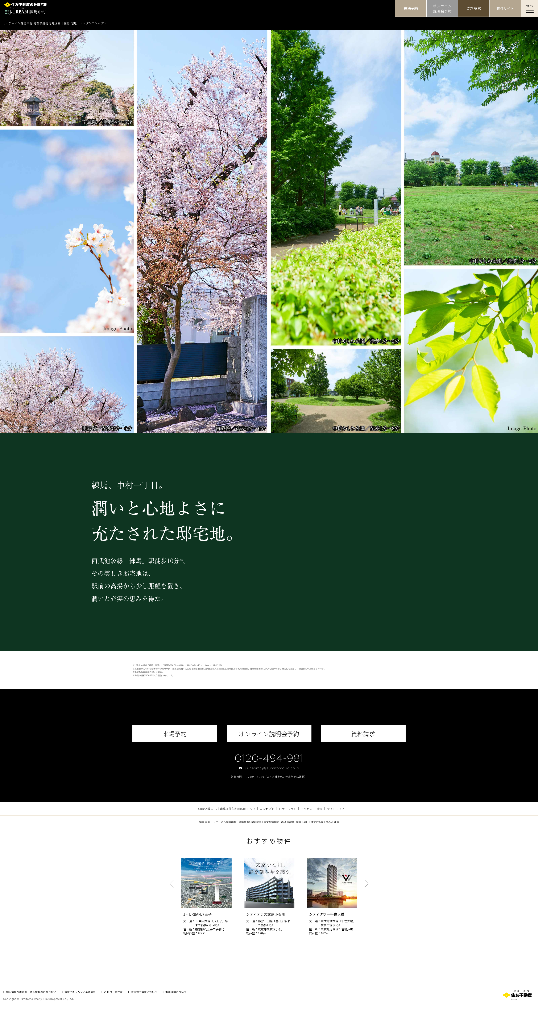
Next (366, 883)
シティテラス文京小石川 (265, 914)
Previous (172, 883)
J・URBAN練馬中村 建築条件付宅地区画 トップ (225, 809)
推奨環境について (175, 992)
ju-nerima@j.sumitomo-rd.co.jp (272, 768)
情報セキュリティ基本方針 (80, 992)
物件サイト (505, 8)
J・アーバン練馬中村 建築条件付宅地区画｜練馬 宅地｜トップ (46, 23)
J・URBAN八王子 (197, 914)
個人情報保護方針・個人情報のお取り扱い (31, 992)
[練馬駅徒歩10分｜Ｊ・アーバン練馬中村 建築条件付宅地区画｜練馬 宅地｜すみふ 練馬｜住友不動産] (197, 8)
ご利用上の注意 (113, 992)
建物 (319, 809)
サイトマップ (335, 809)
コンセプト (99, 23)
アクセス (306, 809)
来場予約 (411, 8)
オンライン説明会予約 (442, 8)
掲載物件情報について (144, 992)
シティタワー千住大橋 (326, 914)
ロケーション (287, 809)
